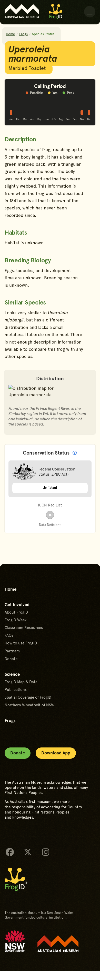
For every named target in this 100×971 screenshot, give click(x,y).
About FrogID (16, 612)
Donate (11, 658)
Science (12, 674)
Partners (12, 650)
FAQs (9, 635)
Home (10, 34)
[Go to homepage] (55, 11)
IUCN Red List (50, 504)
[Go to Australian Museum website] (22, 11)
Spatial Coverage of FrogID (28, 697)
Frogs (23, 34)
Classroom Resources (24, 627)
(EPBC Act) (59, 474)
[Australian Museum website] (57, 943)
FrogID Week (16, 619)
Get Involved (17, 604)
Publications (16, 689)
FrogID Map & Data (21, 681)
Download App (55, 753)
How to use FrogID (21, 642)
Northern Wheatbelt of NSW (30, 704)
